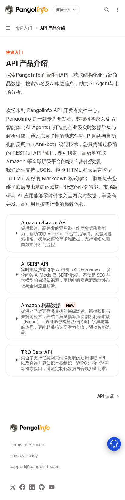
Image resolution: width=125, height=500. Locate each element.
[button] (62, 233)
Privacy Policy (24, 455)
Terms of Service (27, 444)
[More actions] (117, 9)
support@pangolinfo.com (31, 466)
